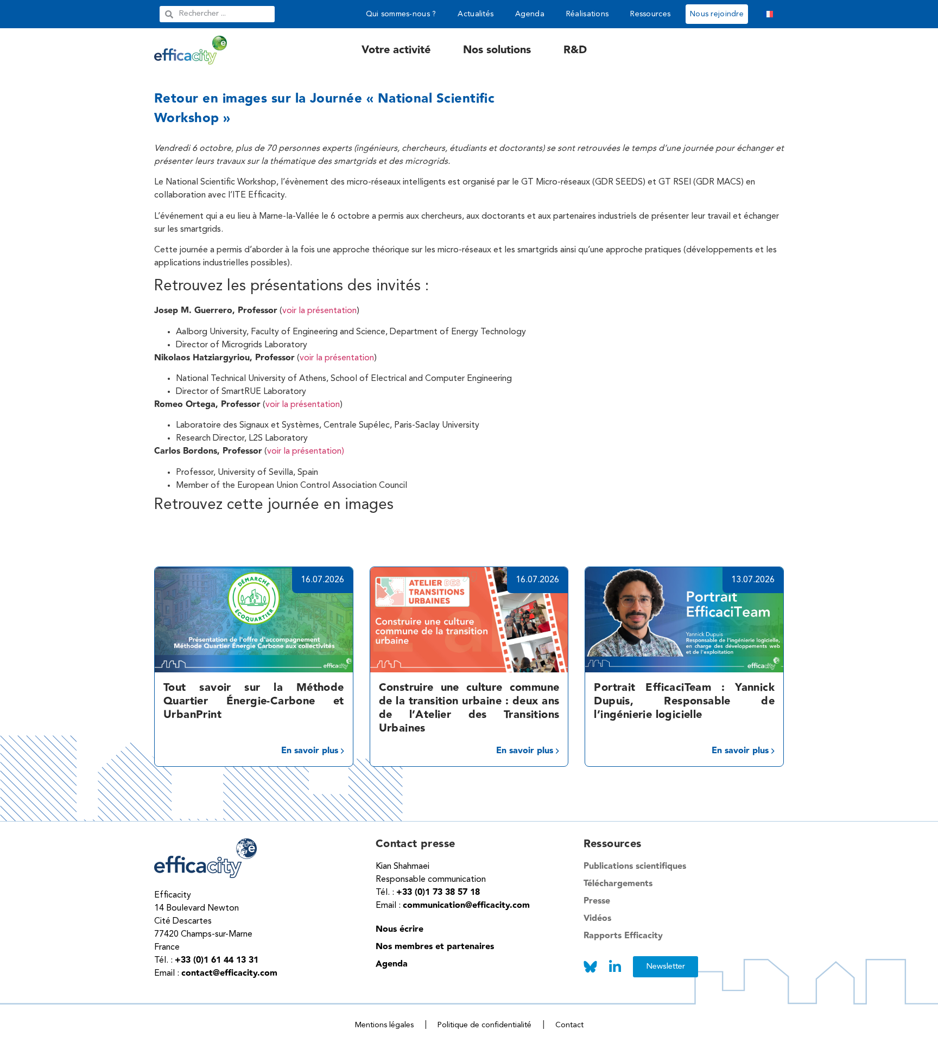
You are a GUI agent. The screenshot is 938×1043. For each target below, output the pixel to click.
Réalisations (587, 14)
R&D (575, 50)
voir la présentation (319, 311)
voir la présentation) (305, 451)
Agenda (529, 14)
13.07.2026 (753, 580)
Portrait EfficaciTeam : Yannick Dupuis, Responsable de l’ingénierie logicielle (684, 701)
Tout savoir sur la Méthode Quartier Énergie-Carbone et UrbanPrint (253, 701)
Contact (569, 1025)
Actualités (475, 14)
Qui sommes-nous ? (401, 14)
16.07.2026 (322, 580)
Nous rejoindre (717, 14)
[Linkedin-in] (615, 967)
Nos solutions (497, 50)
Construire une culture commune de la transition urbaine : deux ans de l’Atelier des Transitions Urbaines (469, 708)
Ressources (650, 14)
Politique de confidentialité (484, 1025)
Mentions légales (384, 1025)
